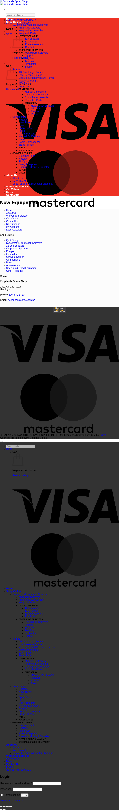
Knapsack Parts (27, 33)
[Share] (4, 806)
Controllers (26, 89)
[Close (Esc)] (1, 806)
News (9, 192)
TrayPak (29, 58)
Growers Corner (22, 153)
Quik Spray (31, 103)
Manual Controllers (35, 91)
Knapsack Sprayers (29, 27)
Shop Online (13, 22)
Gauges (23, 139)
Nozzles (23, 119)
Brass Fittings (26, 144)
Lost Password (14, 229)
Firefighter (30, 64)
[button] (9, 28)
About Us (11, 175)
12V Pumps (31, 41)
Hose (21, 125)
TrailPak (29, 61)
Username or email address (16, 783)
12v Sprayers (32, 38)
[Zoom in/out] (10, 806)
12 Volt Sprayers (28, 36)
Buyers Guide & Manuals (32, 170)
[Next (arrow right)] (4, 809)
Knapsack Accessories (31, 30)
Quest (102, 435)
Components (19, 117)
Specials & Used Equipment (34, 173)
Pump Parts (25, 86)
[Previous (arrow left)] (1, 809)
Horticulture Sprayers (36, 52)
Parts (22, 148)
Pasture (35, 111)
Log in (24, 795)
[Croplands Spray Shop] (14, 2)
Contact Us (12, 195)
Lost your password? (11, 800)
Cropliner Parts (27, 156)
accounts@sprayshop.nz (21, 300)
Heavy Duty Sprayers (42, 105)
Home (9, 19)
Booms (29, 66)
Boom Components (29, 142)
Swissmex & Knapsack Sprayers (30, 25)
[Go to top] (1, 441)
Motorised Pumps (28, 80)
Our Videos (12, 189)
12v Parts (30, 47)
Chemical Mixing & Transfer (34, 167)
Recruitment (19, 181)
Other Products (14, 271)
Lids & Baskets (27, 133)
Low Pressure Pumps (30, 75)
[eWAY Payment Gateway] (59, 312)
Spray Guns (25, 128)
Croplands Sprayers (31, 50)
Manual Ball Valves (29, 136)
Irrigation (36, 108)
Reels (34, 114)
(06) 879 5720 (16, 294)
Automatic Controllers (36, 94)
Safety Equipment (28, 164)
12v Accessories (34, 44)
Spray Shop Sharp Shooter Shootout (32, 183)
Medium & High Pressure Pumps (37, 78)
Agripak (29, 55)
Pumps (10, 251)
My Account (12, 227)
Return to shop (20, 58)
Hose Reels (25, 122)
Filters (22, 131)
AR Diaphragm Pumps (31, 72)
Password (6, 789)
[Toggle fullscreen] (7, 806)
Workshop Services (17, 186)
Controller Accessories (37, 97)
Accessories (26, 150)
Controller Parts (33, 100)
